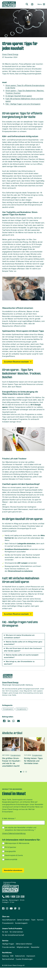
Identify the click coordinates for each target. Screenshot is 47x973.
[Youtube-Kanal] (11, 909)
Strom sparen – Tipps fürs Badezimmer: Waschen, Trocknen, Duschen (24, 92)
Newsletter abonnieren (13, 870)
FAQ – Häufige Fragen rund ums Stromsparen (22, 104)
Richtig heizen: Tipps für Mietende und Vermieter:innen (33, 760)
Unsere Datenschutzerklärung (13, 833)
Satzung (5, 956)
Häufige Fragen (8, 944)
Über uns (5, 916)
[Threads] (19, 909)
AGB (11, 956)
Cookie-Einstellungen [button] (24, 959)
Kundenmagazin (21, 923)
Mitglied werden (23, 947)
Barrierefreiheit (8, 959)
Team (33, 920)
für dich (5, 932)
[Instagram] (7, 909)
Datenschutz (20, 956)
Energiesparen (8, 709)
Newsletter (35, 947)
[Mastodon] (15, 909)
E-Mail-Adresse (9, 818)
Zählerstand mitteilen (24, 944)
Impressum (30, 956)
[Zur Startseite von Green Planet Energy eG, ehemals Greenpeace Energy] (11, 4)
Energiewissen (15, 755)
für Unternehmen (16, 932)
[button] (4, 721)
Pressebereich (8, 923)
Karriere (40, 920)
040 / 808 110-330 (14, 896)
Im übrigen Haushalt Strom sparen (18, 96)
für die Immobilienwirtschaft (13, 935)
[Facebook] (3, 909)
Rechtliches (7, 953)
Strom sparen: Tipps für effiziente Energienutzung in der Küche (24, 86)
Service (5, 941)
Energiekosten (22, 709)
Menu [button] (39, 4)
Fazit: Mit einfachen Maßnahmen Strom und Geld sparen (24, 100)
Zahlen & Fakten (23, 920)
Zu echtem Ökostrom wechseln (16, 362)
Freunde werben (8, 947)
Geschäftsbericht (8, 920)
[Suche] (27, 4)
